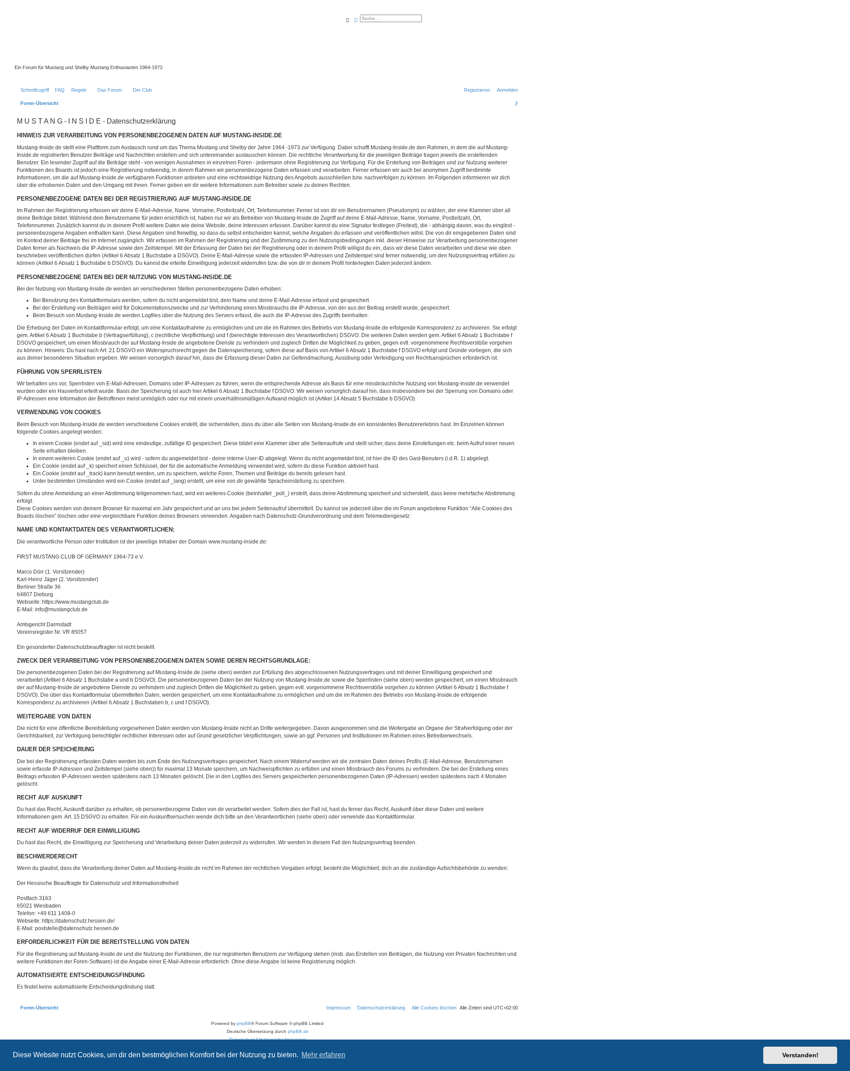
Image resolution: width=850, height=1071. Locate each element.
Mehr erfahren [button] (323, 1055)
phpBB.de (298, 1031)
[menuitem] (58, 90)
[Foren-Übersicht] (219, 39)
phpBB (244, 1023)
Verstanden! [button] (800, 1055)
